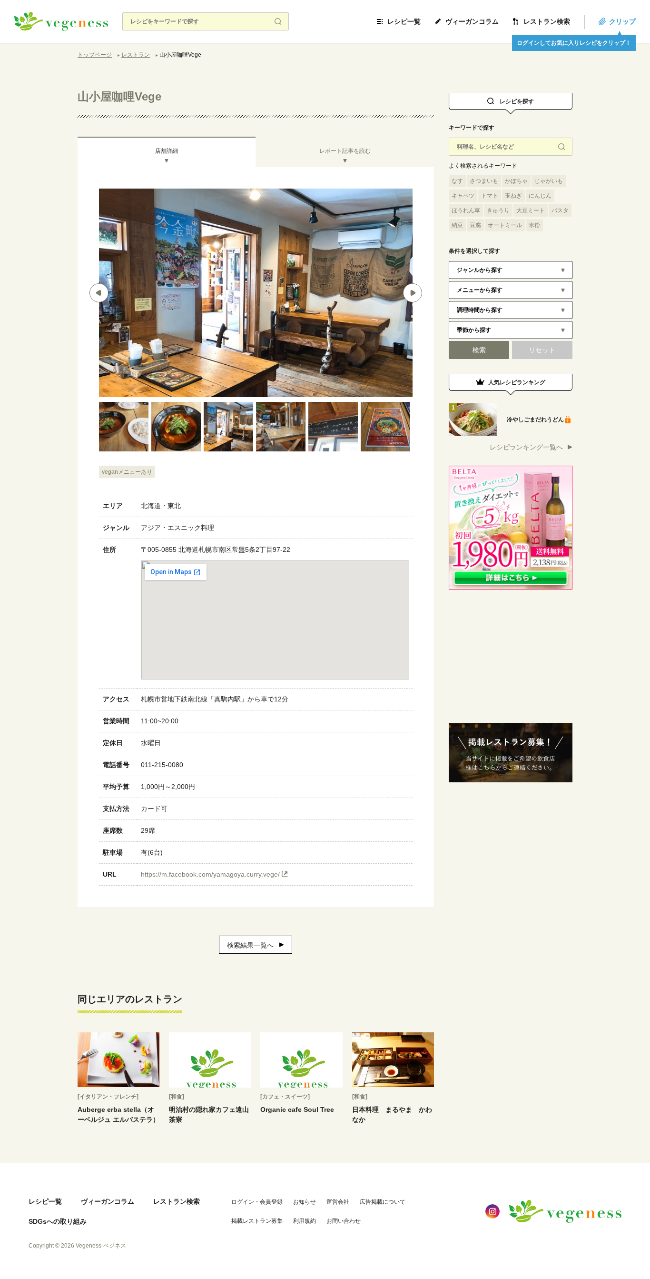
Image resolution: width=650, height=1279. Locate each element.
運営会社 (337, 1202)
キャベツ (463, 195)
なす (457, 181)
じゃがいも (548, 181)
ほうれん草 (466, 210)
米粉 (534, 225)
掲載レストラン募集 (257, 1221)
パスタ (560, 210)
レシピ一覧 (404, 21)
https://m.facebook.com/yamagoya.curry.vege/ (210, 874)
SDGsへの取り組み (58, 1221)
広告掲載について (382, 1202)
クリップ (622, 21)
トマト (489, 195)
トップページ (95, 54)
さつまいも (484, 181)
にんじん (540, 195)
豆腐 (475, 225)
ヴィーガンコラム (472, 21)
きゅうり (498, 210)
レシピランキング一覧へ (526, 447)
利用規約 (304, 1221)
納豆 (457, 225)
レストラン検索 (546, 21)
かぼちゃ (516, 181)
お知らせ (304, 1202)
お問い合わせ (343, 1221)
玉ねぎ (513, 195)
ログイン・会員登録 (257, 1202)
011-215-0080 (162, 765)
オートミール (505, 225)
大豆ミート (530, 210)
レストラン (135, 54)
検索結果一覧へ (250, 945)
